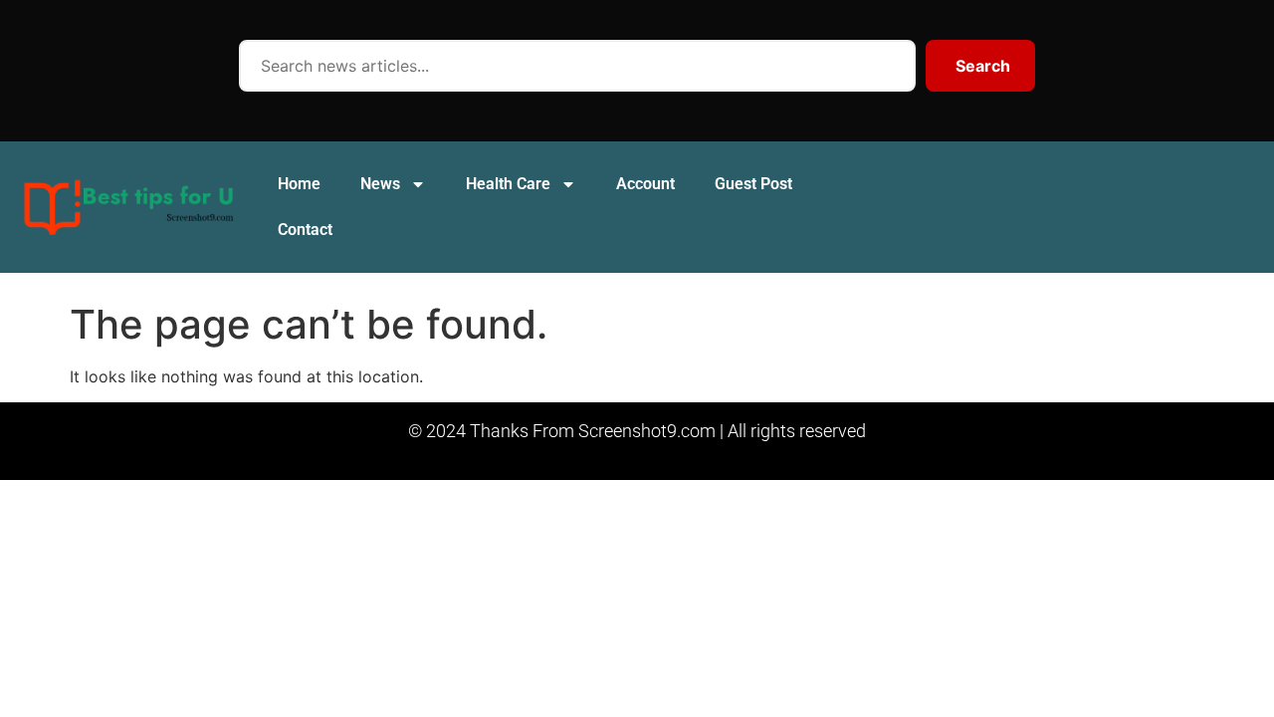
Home (299, 183)
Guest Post (753, 183)
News (380, 183)
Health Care (508, 183)
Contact (305, 229)
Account (645, 183)
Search (983, 66)
